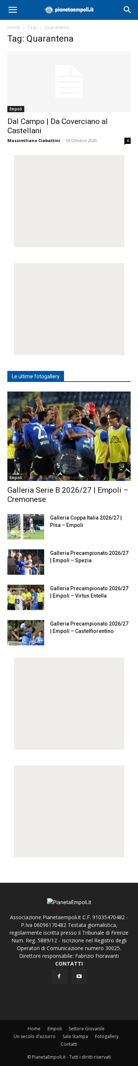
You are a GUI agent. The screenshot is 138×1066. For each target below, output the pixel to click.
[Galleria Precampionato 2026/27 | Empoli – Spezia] (25, 562)
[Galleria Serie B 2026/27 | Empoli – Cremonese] (69, 436)
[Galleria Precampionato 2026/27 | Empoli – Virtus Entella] (25, 597)
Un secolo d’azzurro (35, 1036)
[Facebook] (59, 976)
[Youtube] (79, 976)
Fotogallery (106, 1036)
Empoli (16, 108)
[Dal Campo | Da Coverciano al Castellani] (69, 82)
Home (13, 27)
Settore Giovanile (87, 1029)
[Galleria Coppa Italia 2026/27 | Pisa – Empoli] (25, 526)
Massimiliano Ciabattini (33, 140)
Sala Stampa (75, 1036)
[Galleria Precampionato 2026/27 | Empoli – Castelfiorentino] (25, 632)
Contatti (69, 1044)
